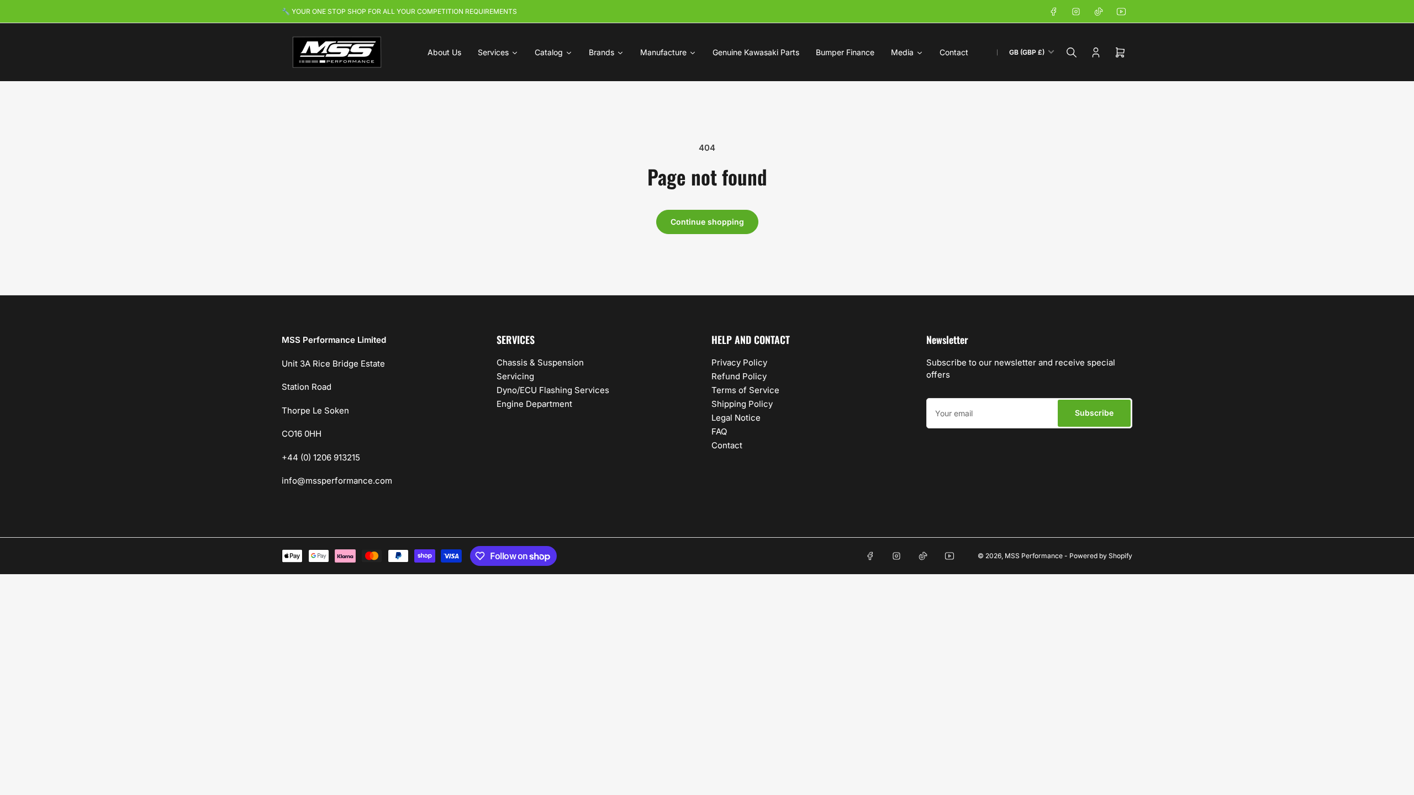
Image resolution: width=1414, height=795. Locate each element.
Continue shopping (707, 221)
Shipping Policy (742, 404)
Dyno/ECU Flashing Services (553, 390)
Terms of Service (745, 390)
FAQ (719, 431)
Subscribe (1094, 412)
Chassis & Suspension (540, 362)
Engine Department (534, 404)
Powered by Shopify (1100, 556)
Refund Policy (739, 376)
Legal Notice (736, 417)
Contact (726, 445)
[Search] (1071, 52)
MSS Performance (1034, 556)
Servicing (515, 376)
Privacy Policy (739, 362)
